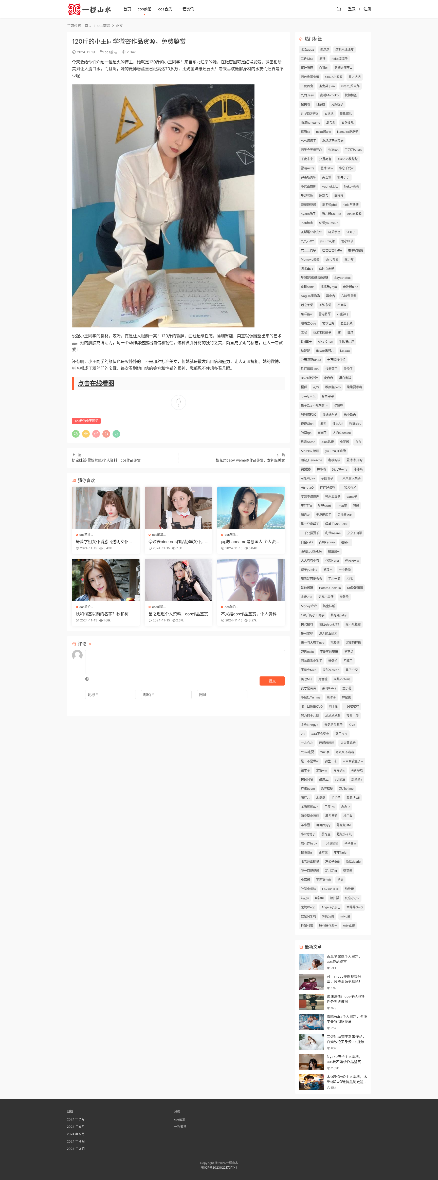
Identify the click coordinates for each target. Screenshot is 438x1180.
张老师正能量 (310, 861)
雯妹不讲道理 (310, 497)
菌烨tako (326, 168)
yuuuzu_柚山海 (335, 451)
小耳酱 (305, 880)
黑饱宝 (326, 834)
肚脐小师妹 (308, 889)
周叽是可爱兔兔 (311, 579)
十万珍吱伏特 (336, 360)
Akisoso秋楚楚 (347, 159)
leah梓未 (307, 223)
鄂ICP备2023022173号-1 (219, 1167)
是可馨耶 (307, 633)
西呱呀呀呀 (326, 743)
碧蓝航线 (346, 323)
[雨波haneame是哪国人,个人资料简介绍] (251, 508)
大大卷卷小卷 (310, 560)
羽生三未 (331, 761)
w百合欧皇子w (353, 761)
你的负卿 (328, 916)
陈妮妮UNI (344, 825)
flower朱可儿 (325, 351)
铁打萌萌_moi (310, 369)
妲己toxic (307, 652)
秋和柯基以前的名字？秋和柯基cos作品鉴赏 (105, 613)
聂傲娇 (332, 661)
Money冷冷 (309, 606)
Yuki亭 (325, 752)
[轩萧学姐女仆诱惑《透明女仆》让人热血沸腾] (106, 508)
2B (303, 734)
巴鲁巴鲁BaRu (332, 250)
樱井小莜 (352, 715)
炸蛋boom (308, 788)
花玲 (316, 387)
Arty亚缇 (349, 925)
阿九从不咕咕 (345, 752)
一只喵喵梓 (351, 706)
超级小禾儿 (344, 834)
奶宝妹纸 (329, 606)
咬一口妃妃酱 (310, 871)
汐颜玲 (338, 405)
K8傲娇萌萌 (355, 588)
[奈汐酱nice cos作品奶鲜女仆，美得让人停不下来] (178, 508)
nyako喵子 (308, 214)
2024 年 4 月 (76, 1141)
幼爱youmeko (328, 223)
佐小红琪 (347, 241)
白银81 (323, 68)
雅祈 (323, 424)
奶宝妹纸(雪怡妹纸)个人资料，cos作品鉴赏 (106, 460)
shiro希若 (331, 259)
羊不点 (348, 652)
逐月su (345, 542)
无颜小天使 (326, 597)
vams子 (351, 497)
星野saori (324, 506)
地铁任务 (328, 323)
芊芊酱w (350, 843)
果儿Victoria (342, 679)
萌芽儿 (305, 798)
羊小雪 (305, 825)
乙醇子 (348, 661)
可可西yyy (323, 825)
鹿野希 (323, 195)
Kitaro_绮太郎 (350, 86)
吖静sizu (355, 424)
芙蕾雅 (326, 177)
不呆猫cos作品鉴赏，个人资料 (249, 613)
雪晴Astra (307, 168)
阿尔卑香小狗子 (311, 661)
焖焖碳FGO (308, 414)
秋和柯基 (351, 95)
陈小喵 (349, 259)
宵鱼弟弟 (328, 396)
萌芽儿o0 (307, 487)
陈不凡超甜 (353, 624)
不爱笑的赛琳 (329, 652)
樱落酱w (334, 551)
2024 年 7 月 (76, 1119)
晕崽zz (324, 779)
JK (339, 332)
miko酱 (345, 916)
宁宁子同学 (354, 533)
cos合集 (165, 9)
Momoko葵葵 (310, 259)
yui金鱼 (340, 779)
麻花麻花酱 (308, 205)
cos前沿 (145, 9)
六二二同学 (308, 250)
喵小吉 (330, 296)
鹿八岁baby (309, 843)
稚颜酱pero (333, 387)
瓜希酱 (330, 122)
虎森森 (328, 378)
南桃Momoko (329, 95)
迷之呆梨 (307, 305)
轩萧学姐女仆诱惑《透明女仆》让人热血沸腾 (104, 541)
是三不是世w (310, 761)
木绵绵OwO (354, 907)
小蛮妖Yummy (311, 697)
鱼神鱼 (319, 898)
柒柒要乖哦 (348, 743)
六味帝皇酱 (348, 296)
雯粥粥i (306, 469)
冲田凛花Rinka (311, 360)
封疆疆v (356, 779)
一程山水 (90, 9)
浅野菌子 (331, 369)
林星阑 (346, 697)
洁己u (305, 898)
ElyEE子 (306, 341)
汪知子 (351, 232)
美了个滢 (351, 670)
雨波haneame (310, 122)
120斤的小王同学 (86, 421)
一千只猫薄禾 (310, 533)
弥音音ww (352, 560)
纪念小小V (352, 898)
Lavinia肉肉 (330, 889)
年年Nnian (341, 852)
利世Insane (333, 533)
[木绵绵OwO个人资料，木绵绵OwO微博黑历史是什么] (311, 1082)
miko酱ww (323, 132)
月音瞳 (322, 679)
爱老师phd (329, 205)
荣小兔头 (350, 414)
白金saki (307, 542)
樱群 (304, 387)
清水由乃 (307, 268)
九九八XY (307, 241)
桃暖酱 (335, 642)
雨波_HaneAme (311, 460)
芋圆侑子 (327, 478)
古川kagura (327, 542)
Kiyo (352, 725)
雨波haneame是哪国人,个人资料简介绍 (250, 541)
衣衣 (358, 442)
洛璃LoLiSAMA (311, 551)
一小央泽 (345, 569)
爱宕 (304, 332)
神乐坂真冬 (332, 497)
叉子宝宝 (341, 734)
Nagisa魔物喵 (310, 296)
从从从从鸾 (332, 715)
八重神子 (343, 314)
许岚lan (333, 150)
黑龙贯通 (331, 816)
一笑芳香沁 (348, 487)
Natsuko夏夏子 (347, 132)
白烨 (350, 332)
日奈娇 (320, 104)
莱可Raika (329, 688)
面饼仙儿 (347, 122)
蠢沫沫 (324, 49)
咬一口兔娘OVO (312, 706)
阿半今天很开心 (311, 150)
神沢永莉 (325, 305)
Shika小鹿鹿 (333, 77)
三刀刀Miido (353, 150)
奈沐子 (331, 697)
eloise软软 (354, 214)
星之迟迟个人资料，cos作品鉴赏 (178, 613)
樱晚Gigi (307, 852)
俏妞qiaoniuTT (329, 624)
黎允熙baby (339, 615)
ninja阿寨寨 (351, 205)
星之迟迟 (355, 77)
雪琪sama (308, 287)
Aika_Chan (325, 341)
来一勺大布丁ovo (312, 642)
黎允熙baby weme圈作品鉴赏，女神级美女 (250, 460)
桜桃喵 (305, 104)
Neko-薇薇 (351, 186)
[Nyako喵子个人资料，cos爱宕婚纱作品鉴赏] (311, 1062)
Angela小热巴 (330, 907)
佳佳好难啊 (327, 487)
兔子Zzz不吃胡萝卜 (314, 405)
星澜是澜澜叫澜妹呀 (314, 278)
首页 (127, 9)
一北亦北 (307, 743)
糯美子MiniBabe (336, 524)
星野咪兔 (307, 195)
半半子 (335, 798)
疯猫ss (305, 132)
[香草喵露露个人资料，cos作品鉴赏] (311, 962)
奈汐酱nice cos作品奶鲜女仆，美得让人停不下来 (177, 541)
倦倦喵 (358, 469)
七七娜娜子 (308, 141)
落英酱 (347, 871)
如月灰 (305, 515)
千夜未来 (307, 159)
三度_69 (329, 807)
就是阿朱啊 (308, 916)
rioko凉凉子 (340, 59)
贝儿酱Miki (345, 515)
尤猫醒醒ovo (309, 807)
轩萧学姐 (334, 232)
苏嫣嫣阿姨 (330, 414)
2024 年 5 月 (76, 1134)
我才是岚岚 (308, 688)
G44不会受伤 (320, 734)
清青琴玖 (357, 770)
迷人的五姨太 (328, 633)
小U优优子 (308, 834)
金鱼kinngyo (309, 725)
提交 (272, 681)
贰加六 (328, 569)
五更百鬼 (307, 86)
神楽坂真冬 (308, 177)
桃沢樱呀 (307, 624)
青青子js (339, 770)
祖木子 (305, 770)
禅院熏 (344, 597)
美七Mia (306, 679)
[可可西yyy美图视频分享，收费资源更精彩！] (311, 982)
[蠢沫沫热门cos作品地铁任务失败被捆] (311, 1002)
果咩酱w (307, 314)
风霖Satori (308, 442)
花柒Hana (332, 560)
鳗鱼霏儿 (346, 113)
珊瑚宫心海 (308, 323)
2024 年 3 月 (76, 1149)
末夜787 (306, 597)
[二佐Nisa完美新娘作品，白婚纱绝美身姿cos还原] (311, 1042)
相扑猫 (334, 898)
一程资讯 (186, 9)
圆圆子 (322, 433)
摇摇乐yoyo (329, 287)
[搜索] (338, 9)
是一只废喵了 (310, 524)
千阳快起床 (346, 341)
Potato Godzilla (330, 588)
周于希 (333, 706)
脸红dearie (353, 861)
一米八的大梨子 (350, 478)
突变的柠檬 (353, 642)
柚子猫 (348, 816)
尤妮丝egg (308, 907)
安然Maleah (331, 670)
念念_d (345, 807)
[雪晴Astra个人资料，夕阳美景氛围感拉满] (311, 1022)
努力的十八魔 (310, 715)
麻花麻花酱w (328, 925)
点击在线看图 (96, 383)
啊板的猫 (334, 460)
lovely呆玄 (308, 396)
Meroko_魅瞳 (310, 451)
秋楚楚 (305, 351)
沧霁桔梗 (327, 788)
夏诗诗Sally (354, 460)
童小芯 (347, 688)
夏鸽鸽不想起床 (332, 141)
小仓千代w (346, 168)
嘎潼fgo (306, 433)
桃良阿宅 (307, 779)
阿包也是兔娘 (310, 77)
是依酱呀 (307, 588)
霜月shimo (346, 788)
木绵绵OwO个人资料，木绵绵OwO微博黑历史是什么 (347, 1081)
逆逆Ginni (307, 424)
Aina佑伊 (327, 442)
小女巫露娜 (308, 186)
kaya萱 (342, 506)
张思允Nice (309, 670)
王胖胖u (306, 506)
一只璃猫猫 (330, 843)
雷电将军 (325, 314)
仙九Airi (338, 424)
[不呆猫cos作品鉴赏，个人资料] (251, 580)
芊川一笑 (334, 579)
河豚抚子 (337, 104)
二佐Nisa (307, 59)
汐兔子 (348, 369)
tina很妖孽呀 (309, 113)
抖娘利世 (307, 925)
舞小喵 (321, 469)
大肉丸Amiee (342, 433)
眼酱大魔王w (343, 68)
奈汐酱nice (350, 287)
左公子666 (332, 861)
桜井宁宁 (343, 177)
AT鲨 (349, 579)
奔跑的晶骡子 (333, 725)
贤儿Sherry (340, 469)
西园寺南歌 (326, 268)
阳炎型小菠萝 (310, 816)
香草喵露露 (355, 250)
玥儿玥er (331, 871)
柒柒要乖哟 (354, 387)
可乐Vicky (308, 478)
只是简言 (325, 159)
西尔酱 (323, 852)
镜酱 (356, 506)
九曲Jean (307, 95)
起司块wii (353, 798)
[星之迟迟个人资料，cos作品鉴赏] (178, 580)
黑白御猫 (345, 378)
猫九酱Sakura (331, 214)
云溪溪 (329, 113)
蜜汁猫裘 (307, 68)
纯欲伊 (349, 889)
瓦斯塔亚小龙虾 (311, 232)
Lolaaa (345, 351)
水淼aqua (307, 49)
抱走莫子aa (327, 86)
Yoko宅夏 (307, 752)
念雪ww (321, 770)
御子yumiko (309, 569)
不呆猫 (341, 305)
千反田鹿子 (323, 515)
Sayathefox (342, 278)
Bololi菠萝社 (309, 378)
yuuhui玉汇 (330, 186)
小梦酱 (344, 442)
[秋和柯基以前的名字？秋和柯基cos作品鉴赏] (106, 580)
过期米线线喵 (344, 49)
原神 (322, 59)
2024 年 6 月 (76, 1127)
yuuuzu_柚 (327, 241)
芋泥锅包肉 (323, 880)
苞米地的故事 (322, 332)
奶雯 (340, 880)
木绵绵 (320, 798)
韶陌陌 (338, 195)
